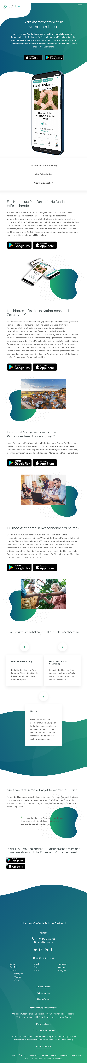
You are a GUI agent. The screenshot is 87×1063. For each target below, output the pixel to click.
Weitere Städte (43, 986)
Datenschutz (76, 1055)
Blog (13, 1055)
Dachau (13, 970)
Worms (17, 980)
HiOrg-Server (43, 999)
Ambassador (34, 1055)
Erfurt (36, 964)
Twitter (35, 949)
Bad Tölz (14, 967)
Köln (35, 967)
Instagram (40, 949)
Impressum (64, 1055)
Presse (53, 1055)
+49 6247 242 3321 (45, 939)
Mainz (36, 970)
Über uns (22, 1055)
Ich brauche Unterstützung (43, 165)
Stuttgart (62, 970)
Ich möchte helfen (43, 174)
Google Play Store (54, 57)
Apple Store (44, 245)
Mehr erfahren (42, 1024)
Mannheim (62, 964)
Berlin (12, 964)
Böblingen (18, 973)
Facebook (51, 949)
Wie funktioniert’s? (43, 183)
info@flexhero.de (45, 942)
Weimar (17, 977)
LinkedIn (46, 949)
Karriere (45, 1055)
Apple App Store (33, 57)
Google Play (19, 245)
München (62, 967)
